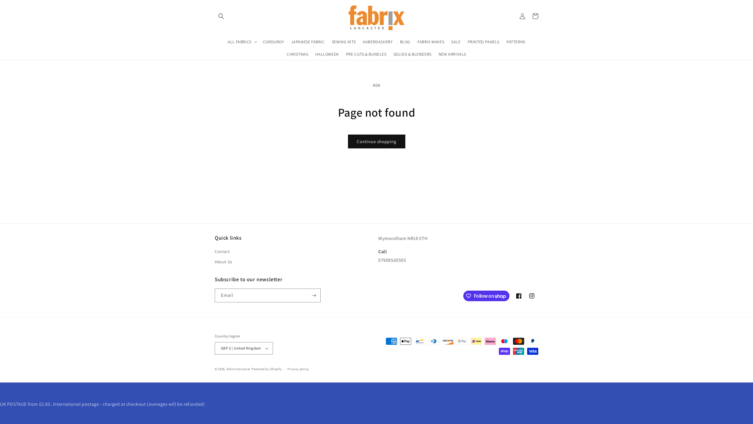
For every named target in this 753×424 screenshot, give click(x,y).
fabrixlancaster (239, 369)
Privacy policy (298, 369)
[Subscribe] (313, 295)
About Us (223, 261)
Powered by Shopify (266, 369)
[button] (221, 16)
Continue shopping (377, 141)
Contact (222, 251)
